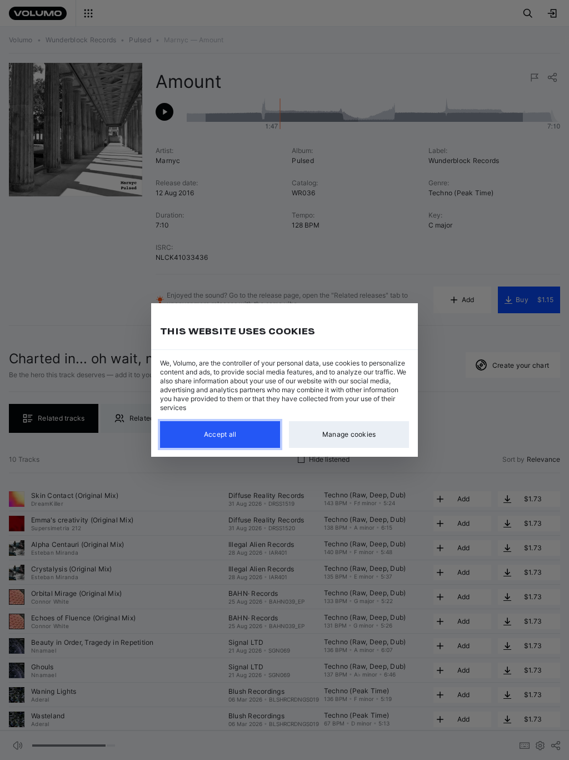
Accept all (220, 434)
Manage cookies (349, 434)
